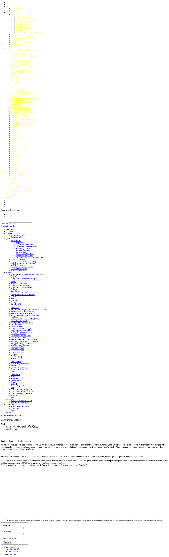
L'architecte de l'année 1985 (20, 108)
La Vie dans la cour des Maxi (20, 110)
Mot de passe (7, 532)
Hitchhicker (15, 86)
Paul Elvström (15, 143)
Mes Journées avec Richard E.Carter (23, 120)
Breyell (13, 58)
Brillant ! (14, 52)
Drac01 (13, 74)
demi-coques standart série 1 (20, 187)
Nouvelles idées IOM (18, 46)
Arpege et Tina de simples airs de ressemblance (26, 50)
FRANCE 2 (14, 78)
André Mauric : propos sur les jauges (23, 54)
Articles (8, 48)
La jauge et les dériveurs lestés (21, 102)
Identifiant (6, 526)
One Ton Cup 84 (16, 139)
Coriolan (14, 66)
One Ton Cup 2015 (17, 129)
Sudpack (14, 167)
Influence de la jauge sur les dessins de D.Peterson (27, 88)
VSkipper (9, 6)
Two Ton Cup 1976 (17, 169)
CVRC (8, 12)
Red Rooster (15, 157)
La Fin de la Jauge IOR (18, 100)
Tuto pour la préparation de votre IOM (28, 32)
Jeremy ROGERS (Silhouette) (21, 92)
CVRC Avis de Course (18, 44)
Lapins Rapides (16, 106)
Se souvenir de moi (10, 538)
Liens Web (9, 4)
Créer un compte (12, 551)
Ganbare (13, 80)
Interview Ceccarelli (22, 24)
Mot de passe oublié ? (14, 547)
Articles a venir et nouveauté (20, 191)
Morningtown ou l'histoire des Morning (24, 122)
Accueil (3, 415)
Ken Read (14, 96)
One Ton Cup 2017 (17, 127)
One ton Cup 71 (16, 135)
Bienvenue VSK (16, 10)
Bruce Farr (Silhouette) (18, 60)
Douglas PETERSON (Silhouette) (22, 72)
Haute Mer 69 (15, 84)
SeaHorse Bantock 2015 (24, 30)
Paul (12, 141)
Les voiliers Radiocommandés (26, 20)
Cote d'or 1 (14, 68)
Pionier (13, 147)
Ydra (12, 181)
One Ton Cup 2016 (17, 131)
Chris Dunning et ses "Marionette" (22, 70)
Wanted (13, 195)
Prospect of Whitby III (18, 149)
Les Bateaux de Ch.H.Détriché (21, 42)
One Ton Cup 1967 (17, 133)
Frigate (13, 76)
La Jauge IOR (15, 104)
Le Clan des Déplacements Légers (22, 112)
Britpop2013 (20, 16)
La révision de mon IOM (24, 18)
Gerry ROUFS (15, 82)
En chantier (10, 189)
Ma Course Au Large (18, 118)
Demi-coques (10, 183)
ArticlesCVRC (16, 14)
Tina (12, 171)
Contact (8, 197)
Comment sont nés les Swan (20, 64)
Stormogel (14, 165)
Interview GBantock (22, 22)
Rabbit (13, 153)
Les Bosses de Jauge (17, 114)
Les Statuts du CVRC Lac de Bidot (22, 36)
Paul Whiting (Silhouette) (19, 145)
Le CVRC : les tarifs (17, 40)
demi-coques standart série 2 (20, 185)
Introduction (10, 2)
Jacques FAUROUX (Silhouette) (21, 90)
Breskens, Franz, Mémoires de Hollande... (24, 56)
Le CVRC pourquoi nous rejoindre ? (23, 38)
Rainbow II (14, 155)
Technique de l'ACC (17, 8)
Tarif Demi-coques (11, 419)
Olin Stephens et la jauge (19, 126)
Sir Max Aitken (16, 163)
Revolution (15, 161)
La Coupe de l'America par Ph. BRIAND (24, 98)
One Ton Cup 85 (16, 137)
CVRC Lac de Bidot (17, 34)
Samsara (13, 159)
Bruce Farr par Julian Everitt (20, 62)
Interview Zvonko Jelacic (24, 28)
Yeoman (13, 179)
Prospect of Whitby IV (18, 151)
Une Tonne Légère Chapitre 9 (21, 173)
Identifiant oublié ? (12, 549)
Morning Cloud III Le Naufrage (21, 124)
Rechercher (5, 210)
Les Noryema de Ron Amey (20, 116)
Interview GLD (21, 26)
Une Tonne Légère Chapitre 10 (21, 175)
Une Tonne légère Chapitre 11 (21, 177)
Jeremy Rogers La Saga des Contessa (23, 94)
